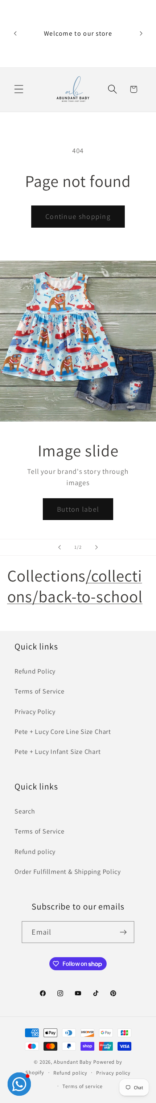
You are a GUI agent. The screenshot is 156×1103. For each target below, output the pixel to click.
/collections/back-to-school (75, 586)
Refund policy (35, 851)
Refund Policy (35, 671)
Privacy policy (113, 1072)
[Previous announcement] (15, 33)
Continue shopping (78, 216)
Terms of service (82, 1086)
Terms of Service (39, 691)
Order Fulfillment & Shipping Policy (67, 871)
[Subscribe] (123, 932)
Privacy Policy (35, 711)
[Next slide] (96, 547)
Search (25, 811)
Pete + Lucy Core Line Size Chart (63, 731)
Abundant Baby (73, 1061)
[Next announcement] (141, 33)
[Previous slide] (59, 547)
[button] (18, 89)
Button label (78, 509)
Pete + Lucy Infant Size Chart (58, 751)
